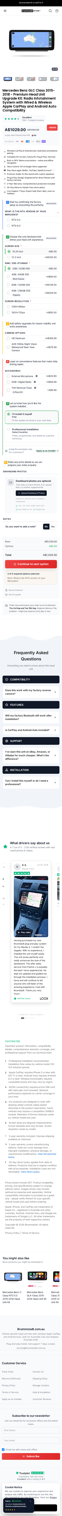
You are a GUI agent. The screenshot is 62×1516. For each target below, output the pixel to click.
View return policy (30, 1171)
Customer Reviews (42, 1399)
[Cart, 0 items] (57, 11)
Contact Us (38, 1371)
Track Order (8, 1371)
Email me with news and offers (21, 1449)
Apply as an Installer (12, 1399)
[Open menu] (5, 11)
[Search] (50, 11)
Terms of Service (30, 1233)
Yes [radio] (53, 526)
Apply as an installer (46, 450)
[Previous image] (6, 44)
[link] (24, 119)
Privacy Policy (12, 1233)
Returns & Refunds (11, 1378)
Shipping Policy (40, 1378)
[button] (31, 43)
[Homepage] (31, 11)
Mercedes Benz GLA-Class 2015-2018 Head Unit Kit (36, 1295)
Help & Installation (41, 1392)
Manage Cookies (41, 1385)
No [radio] (46, 526)
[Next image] (55, 44)
